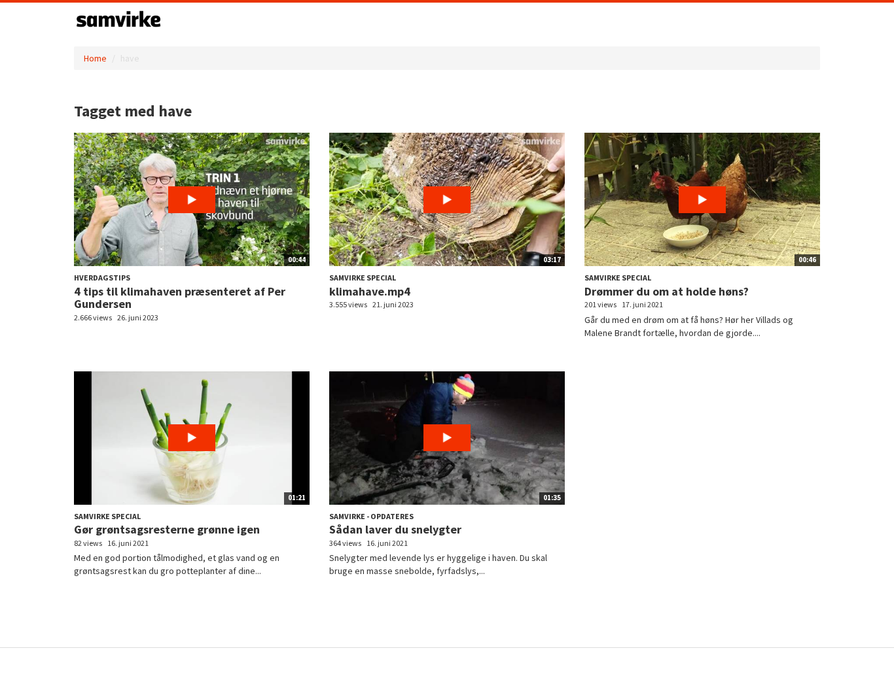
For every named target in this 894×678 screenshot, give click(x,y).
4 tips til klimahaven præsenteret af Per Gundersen (179, 298)
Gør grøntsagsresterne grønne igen (167, 529)
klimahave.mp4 (369, 291)
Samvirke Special (362, 277)
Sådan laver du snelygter (395, 529)
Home (95, 58)
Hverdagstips (102, 277)
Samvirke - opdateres (371, 516)
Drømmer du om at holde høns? (666, 291)
